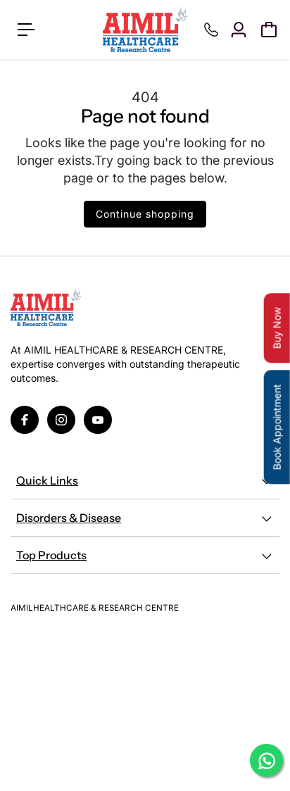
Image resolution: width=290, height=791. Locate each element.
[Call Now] (211, 29)
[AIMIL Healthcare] (145, 30)
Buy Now (277, 328)
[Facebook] (25, 420)
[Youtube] (98, 420)
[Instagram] (61, 420)
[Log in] (238, 29)
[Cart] (268, 29)
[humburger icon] (26, 29)
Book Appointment (277, 427)
